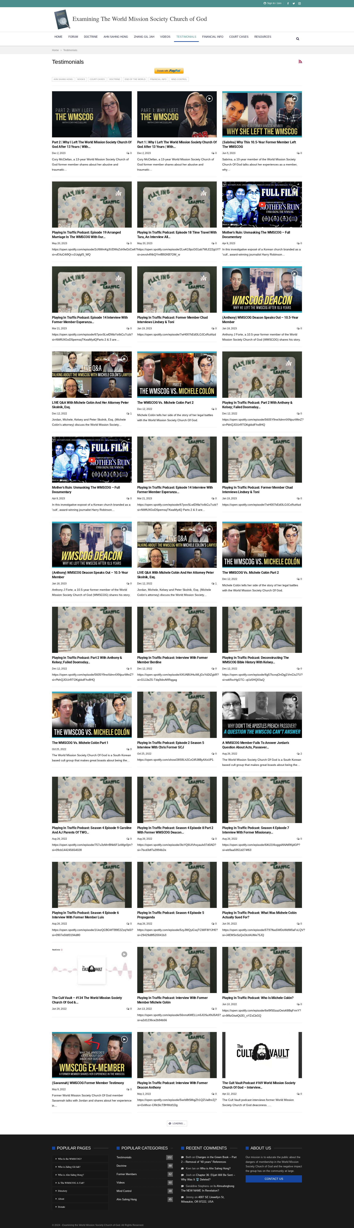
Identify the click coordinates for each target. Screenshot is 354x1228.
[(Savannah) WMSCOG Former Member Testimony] (92, 1055)
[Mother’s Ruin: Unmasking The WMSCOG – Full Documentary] (262, 204)
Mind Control (179, 79)
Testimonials (186, 36)
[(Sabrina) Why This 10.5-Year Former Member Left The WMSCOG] (262, 114)
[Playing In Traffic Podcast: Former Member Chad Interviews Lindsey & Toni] (177, 289)
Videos (165, 36)
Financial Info (212, 36)
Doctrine (91, 36)
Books (81, 79)
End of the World (135, 79)
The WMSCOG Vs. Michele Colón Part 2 (165, 403)
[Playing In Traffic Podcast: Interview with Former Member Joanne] (262, 1140)
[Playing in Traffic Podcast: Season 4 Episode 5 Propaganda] (177, 885)
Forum (73, 36)
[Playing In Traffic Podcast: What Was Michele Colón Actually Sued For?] (262, 885)
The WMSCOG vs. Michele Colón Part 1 (80, 743)
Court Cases (238, 36)
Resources (262, 36)
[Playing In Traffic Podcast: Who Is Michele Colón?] (262, 970)
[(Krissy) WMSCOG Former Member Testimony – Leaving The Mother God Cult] (177, 1140)
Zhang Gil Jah (144, 36)
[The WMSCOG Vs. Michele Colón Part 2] (177, 374)
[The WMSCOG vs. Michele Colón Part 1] (92, 715)
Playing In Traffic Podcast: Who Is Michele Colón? (257, 998)
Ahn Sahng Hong (116, 36)
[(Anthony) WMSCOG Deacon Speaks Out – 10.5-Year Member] (262, 289)
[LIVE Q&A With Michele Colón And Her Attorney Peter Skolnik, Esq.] (92, 374)
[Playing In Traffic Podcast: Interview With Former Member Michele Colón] (177, 970)
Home (58, 36)
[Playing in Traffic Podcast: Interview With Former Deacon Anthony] (177, 1055)
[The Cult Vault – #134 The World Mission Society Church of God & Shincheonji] (92, 970)
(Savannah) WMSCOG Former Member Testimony (88, 1083)
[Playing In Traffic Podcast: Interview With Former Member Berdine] (177, 630)
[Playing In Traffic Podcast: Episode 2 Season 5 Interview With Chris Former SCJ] (177, 715)
